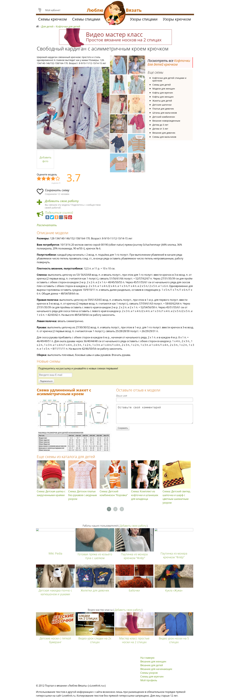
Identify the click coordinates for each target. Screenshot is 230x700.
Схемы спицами (86, 19)
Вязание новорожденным (166, 120)
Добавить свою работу (62, 201)
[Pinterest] (70, 217)
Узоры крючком (177, 19)
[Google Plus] (65, 217)
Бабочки (134, 590)
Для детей (47, 26)
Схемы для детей (161, 84)
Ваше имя (121, 395)
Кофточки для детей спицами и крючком (169, 79)
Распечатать (47, 225)
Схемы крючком (52, 19)
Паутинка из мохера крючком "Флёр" (134, 556)
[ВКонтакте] (47, 217)
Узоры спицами (144, 19)
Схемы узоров (149, 672)
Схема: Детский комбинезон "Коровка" (114, 493)
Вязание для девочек (163, 132)
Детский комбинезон (163, 116)
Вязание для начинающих (156, 669)
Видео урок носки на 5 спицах (174, 640)
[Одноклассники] (56, 217)
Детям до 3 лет (160, 124)
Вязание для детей (151, 665)
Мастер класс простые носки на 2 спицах (134, 640)
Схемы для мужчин (152, 676)
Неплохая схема (43, 178)
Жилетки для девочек (95, 590)
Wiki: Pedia (55, 553)
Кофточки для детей (68, 26)
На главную (147, 657)
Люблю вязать (37, 26)
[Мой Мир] (61, 217)
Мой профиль (148, 680)
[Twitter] (52, 217)
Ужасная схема (39, 178)
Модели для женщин (163, 88)
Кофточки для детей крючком (169, 62)
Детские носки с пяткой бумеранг (55, 640)
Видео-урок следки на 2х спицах (94, 640)
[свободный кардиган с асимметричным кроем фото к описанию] (73, 108)
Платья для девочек (163, 108)
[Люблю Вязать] (115, 13)
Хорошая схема (53, 178)
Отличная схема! (58, 178)
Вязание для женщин (153, 661)
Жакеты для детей (162, 100)
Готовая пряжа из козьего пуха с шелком (95, 556)
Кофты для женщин (163, 96)
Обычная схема (48, 178)
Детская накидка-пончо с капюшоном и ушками (55, 592)
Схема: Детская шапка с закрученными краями (51, 493)
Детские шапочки (161, 104)
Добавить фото (45, 159)
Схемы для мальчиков (164, 136)
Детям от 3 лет (160, 128)
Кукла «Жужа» (174, 590)
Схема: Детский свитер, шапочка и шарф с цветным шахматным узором (177, 497)
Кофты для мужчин (162, 92)
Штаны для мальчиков (164, 112)
